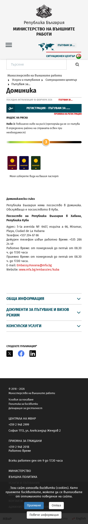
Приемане (34, 505)
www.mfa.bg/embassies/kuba (39, 269)
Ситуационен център (60, 56)
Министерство (20, 471)
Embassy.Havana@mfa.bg (34, 265)
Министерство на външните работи (34, 75)
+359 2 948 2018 (19, 447)
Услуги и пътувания (26, 80)
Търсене (77, 64)
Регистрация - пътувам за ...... (48, 108)
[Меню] (8, 45)
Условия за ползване (21, 399)
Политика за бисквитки (23, 403)
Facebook (21, 353)
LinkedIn (32, 353)
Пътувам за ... (66, 45)
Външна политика (23, 477)
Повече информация (44, 515)
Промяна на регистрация (68, 114)
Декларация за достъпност (25, 408)
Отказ (56, 505)
